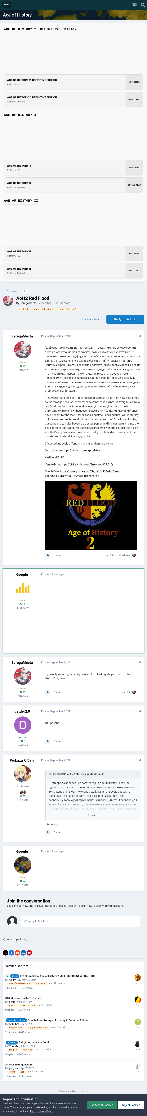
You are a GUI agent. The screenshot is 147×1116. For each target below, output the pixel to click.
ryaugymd (13, 1068)
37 (23, 796)
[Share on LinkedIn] (23, 953)
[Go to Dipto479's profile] (138, 1022)
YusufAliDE (14, 979)
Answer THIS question (18, 1064)
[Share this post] (140, 336)
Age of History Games (42, 1111)
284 (24, 604)
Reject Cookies (131, 1105)
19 (23, 365)
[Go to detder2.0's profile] (22, 725)
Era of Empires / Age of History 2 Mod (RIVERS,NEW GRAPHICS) (58, 975)
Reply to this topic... (39, 921)
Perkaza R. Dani (22, 760)
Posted (56, 336)
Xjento (12, 1001)
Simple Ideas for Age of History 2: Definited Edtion (58, 1020)
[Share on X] (5, 953)
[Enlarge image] (91, 515)
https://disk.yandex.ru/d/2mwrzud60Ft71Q (87, 464)
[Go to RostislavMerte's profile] (138, 1066)
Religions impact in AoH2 (34, 1042)
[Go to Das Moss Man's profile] (137, 1044)
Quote (57, 555)
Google (22, 575)
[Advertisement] (90, 611)
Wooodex (13, 1046)
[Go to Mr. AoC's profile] (22, 588)
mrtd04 (109, 555)
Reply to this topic (125, 319)
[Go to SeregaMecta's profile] (8, 301)
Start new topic (91, 319)
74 (23, 881)
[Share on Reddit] (17, 953)
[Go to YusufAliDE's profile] (138, 977)
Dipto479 (13, 1024)
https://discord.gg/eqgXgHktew (82, 450)
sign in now (85, 905)
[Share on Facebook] (11, 953)
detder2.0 (22, 711)
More (67, 303)
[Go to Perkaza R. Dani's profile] (22, 774)
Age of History (17, 15)
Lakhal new (124, 555)
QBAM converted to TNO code (23, 998)
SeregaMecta (28, 303)
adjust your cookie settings (35, 1107)
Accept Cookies (103, 1105)
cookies (25, 1103)
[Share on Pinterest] (29, 953)
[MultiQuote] (47, 555)
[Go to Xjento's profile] (138, 999)
